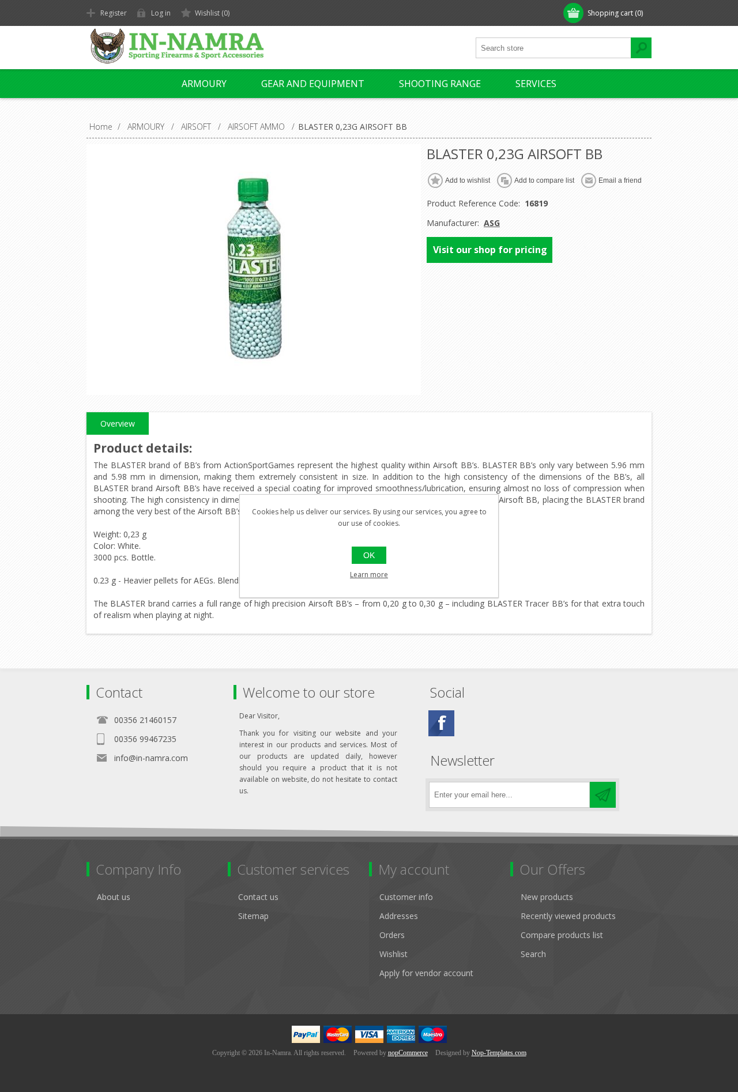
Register (113, 13)
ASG (492, 222)
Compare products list (562, 934)
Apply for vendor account (426, 972)
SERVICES (535, 83)
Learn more (369, 574)
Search (533, 953)
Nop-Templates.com (499, 1053)
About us (113, 896)
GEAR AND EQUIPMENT (312, 83)
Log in (161, 13)
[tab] (117, 423)
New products (547, 896)
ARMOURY (204, 83)
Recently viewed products (568, 915)
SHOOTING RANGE (440, 83)
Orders (392, 934)
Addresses (398, 915)
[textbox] (553, 47)
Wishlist (393, 953)
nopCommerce (408, 1053)
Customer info (406, 896)
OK (369, 555)
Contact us (258, 896)
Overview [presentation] (117, 423)
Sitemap (253, 915)
